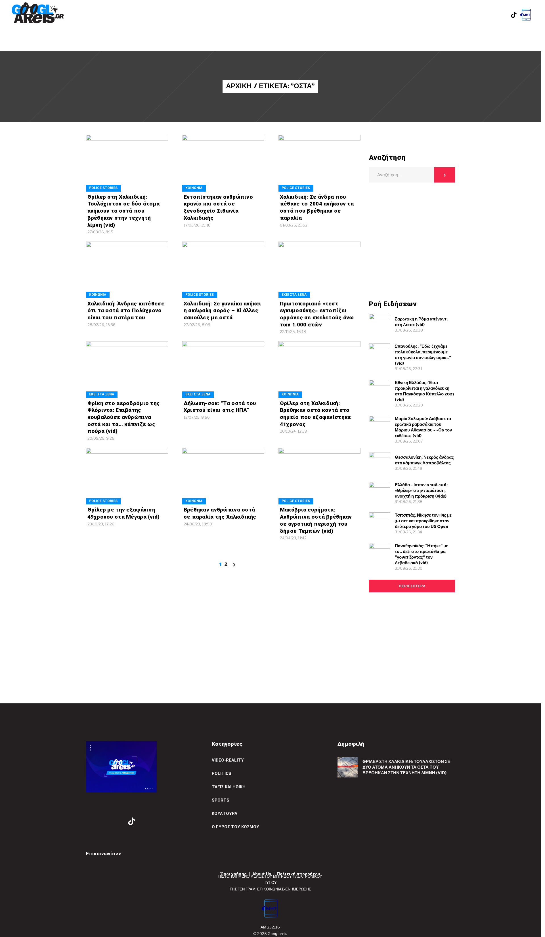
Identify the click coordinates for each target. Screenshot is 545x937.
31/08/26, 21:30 (408, 568)
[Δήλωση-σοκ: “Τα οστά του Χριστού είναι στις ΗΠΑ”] (223, 369)
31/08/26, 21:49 (408, 468)
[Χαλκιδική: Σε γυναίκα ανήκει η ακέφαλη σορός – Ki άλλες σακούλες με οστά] (223, 270)
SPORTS (220, 800)
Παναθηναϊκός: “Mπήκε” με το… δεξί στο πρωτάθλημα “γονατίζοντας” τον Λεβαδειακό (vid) (421, 554)
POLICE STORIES (103, 188)
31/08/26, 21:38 (408, 501)
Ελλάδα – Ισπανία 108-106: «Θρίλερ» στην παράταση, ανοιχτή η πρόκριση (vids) (421, 490)
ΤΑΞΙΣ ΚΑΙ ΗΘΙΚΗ (229, 786)
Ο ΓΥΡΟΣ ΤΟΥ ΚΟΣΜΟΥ (235, 826)
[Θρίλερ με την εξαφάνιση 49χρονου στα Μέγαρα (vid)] (127, 476)
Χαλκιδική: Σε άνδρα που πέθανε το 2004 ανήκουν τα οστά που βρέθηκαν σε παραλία (317, 207)
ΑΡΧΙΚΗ (238, 86)
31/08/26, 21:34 (408, 532)
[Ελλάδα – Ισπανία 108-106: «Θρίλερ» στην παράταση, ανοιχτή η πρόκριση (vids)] (379, 492)
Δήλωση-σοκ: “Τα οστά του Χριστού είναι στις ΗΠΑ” (220, 407)
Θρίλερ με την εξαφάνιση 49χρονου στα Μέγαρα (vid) (123, 513)
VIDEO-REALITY (228, 760)
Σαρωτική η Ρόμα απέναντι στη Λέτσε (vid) (421, 322)
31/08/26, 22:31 (408, 368)
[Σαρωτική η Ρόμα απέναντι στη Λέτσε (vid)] (379, 324)
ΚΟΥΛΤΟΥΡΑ (224, 813)
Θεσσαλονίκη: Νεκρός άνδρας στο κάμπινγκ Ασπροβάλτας (424, 460)
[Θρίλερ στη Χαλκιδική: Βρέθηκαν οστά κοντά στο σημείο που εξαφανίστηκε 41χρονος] (319, 369)
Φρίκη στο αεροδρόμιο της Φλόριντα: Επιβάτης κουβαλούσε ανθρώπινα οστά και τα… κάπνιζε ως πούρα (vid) (123, 417)
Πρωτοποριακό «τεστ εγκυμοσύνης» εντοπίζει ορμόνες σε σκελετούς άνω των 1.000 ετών (317, 314)
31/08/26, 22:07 (409, 441)
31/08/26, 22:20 (409, 405)
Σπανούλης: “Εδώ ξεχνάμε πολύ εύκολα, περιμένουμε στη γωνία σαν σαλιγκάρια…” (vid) (423, 355)
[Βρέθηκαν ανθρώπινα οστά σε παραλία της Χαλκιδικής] (223, 476)
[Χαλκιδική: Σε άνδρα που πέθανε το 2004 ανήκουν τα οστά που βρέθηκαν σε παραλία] (319, 163)
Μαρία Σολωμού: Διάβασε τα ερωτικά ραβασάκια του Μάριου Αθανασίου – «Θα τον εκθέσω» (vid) (423, 427)
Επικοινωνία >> (103, 853)
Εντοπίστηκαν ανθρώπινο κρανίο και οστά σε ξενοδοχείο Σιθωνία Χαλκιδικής (218, 207)
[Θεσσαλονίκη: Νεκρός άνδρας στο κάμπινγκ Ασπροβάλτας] (379, 462)
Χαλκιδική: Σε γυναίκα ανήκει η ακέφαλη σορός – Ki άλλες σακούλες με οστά (222, 310)
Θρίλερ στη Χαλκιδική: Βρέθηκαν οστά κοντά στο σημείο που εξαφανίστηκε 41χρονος (315, 413)
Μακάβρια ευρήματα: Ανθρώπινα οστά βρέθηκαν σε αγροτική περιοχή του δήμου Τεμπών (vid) (316, 520)
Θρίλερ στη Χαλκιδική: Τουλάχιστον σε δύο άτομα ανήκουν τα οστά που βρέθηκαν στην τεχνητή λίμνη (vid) (123, 211)
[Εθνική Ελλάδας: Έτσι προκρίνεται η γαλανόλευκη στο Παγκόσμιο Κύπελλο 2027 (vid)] (379, 390)
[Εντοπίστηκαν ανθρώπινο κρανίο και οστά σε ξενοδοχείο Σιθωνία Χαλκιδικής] (223, 163)
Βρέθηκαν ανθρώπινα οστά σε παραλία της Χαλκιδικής (220, 513)
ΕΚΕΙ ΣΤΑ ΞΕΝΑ (294, 295)
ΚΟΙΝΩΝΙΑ (193, 188)
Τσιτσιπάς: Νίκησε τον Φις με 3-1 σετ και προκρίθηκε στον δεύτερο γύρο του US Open (423, 521)
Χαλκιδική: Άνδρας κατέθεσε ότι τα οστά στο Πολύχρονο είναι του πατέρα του (125, 310)
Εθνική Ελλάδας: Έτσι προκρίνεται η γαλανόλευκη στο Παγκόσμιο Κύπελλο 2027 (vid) (424, 391)
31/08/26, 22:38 (409, 330)
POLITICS (221, 773)
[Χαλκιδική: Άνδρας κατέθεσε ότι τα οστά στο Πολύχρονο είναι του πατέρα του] (127, 270)
